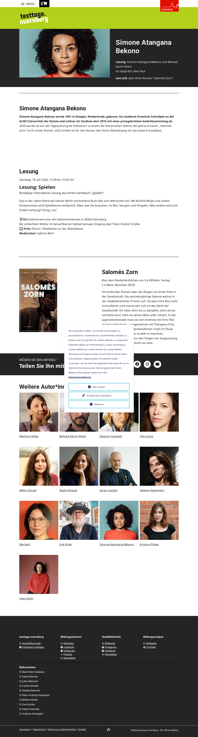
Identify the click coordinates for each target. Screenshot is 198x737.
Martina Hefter (29, 436)
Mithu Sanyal (27, 490)
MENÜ (22, 3)
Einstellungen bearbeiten (99, 395)
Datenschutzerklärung (80, 377)
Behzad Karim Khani (72, 436)
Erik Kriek (65, 544)
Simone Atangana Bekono (117, 544)
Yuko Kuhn (26, 598)
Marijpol (24, 544)
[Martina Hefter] (38, 412)
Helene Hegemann (152, 490)
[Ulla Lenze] (159, 412)
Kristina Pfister (149, 544)
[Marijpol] (38, 520)
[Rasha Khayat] (78, 466)
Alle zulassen (99, 387)
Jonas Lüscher (109, 490)
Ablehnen (99, 404)
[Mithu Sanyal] (38, 466)
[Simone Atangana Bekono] (119, 520)
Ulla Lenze (146, 436)
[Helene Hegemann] (159, 466)
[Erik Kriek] (78, 520)
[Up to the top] (108, 729)
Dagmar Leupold (111, 436)
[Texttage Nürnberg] (33, 17)
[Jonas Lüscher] (119, 466)
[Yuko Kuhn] (38, 574)
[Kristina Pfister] (159, 520)
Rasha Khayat (68, 490)
